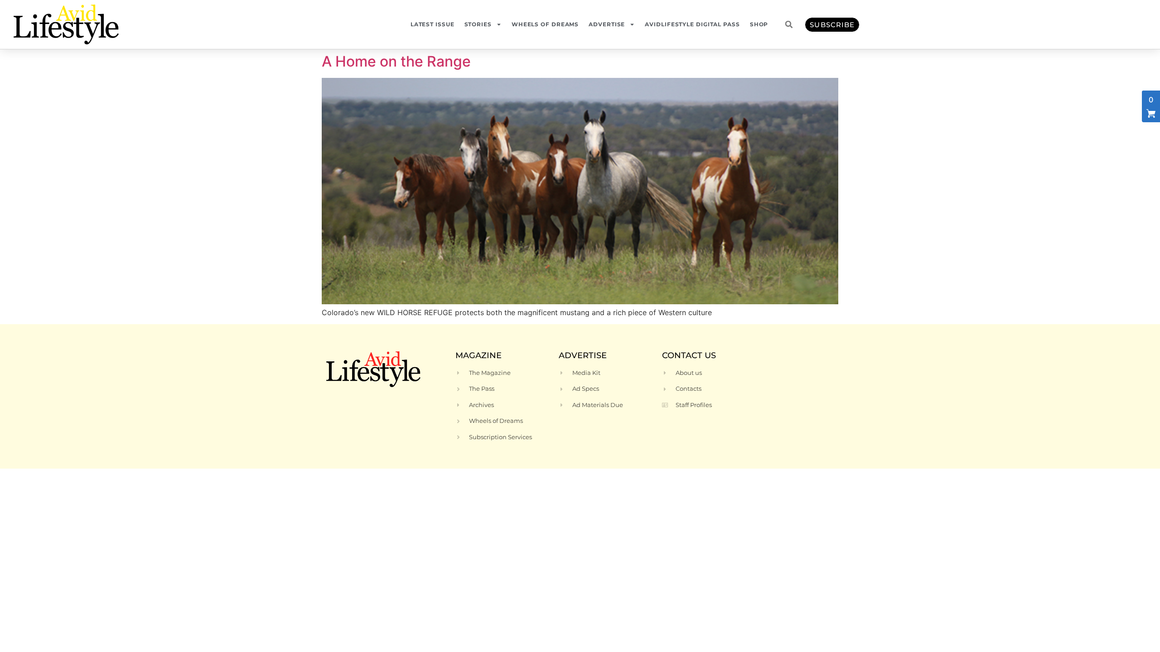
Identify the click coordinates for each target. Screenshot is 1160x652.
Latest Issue (432, 24)
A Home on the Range (396, 61)
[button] (789, 24)
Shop (759, 24)
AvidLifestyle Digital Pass (692, 24)
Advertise (607, 24)
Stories (478, 24)
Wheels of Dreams (545, 24)
